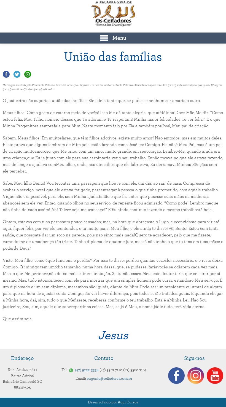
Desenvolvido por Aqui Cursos (113, 402)
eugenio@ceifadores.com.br (109, 379)
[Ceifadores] (113, 14)
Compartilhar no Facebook (6, 74)
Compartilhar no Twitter (17, 74)
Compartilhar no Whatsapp (27, 74)
